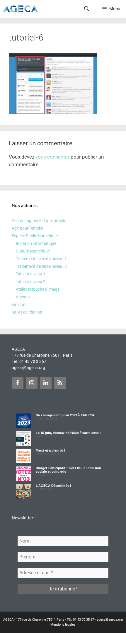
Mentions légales (63, 625)
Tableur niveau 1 (30, 274)
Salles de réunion (27, 312)
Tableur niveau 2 (30, 281)
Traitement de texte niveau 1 (41, 258)
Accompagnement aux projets (39, 220)
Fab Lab (19, 304)
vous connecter (52, 157)
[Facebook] (17, 383)
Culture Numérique (33, 251)
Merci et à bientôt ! (50, 450)
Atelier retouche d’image (37, 289)
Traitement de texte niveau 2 (41, 266)
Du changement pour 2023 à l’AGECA (65, 415)
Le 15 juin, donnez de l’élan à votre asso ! (68, 433)
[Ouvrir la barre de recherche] (87, 9)
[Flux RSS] (60, 383)
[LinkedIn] (46, 383)
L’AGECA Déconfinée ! (53, 485)
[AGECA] (20, 9)
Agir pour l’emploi (27, 228)
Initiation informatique (36, 243)
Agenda (23, 296)
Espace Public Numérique (35, 235)
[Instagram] (32, 383)
